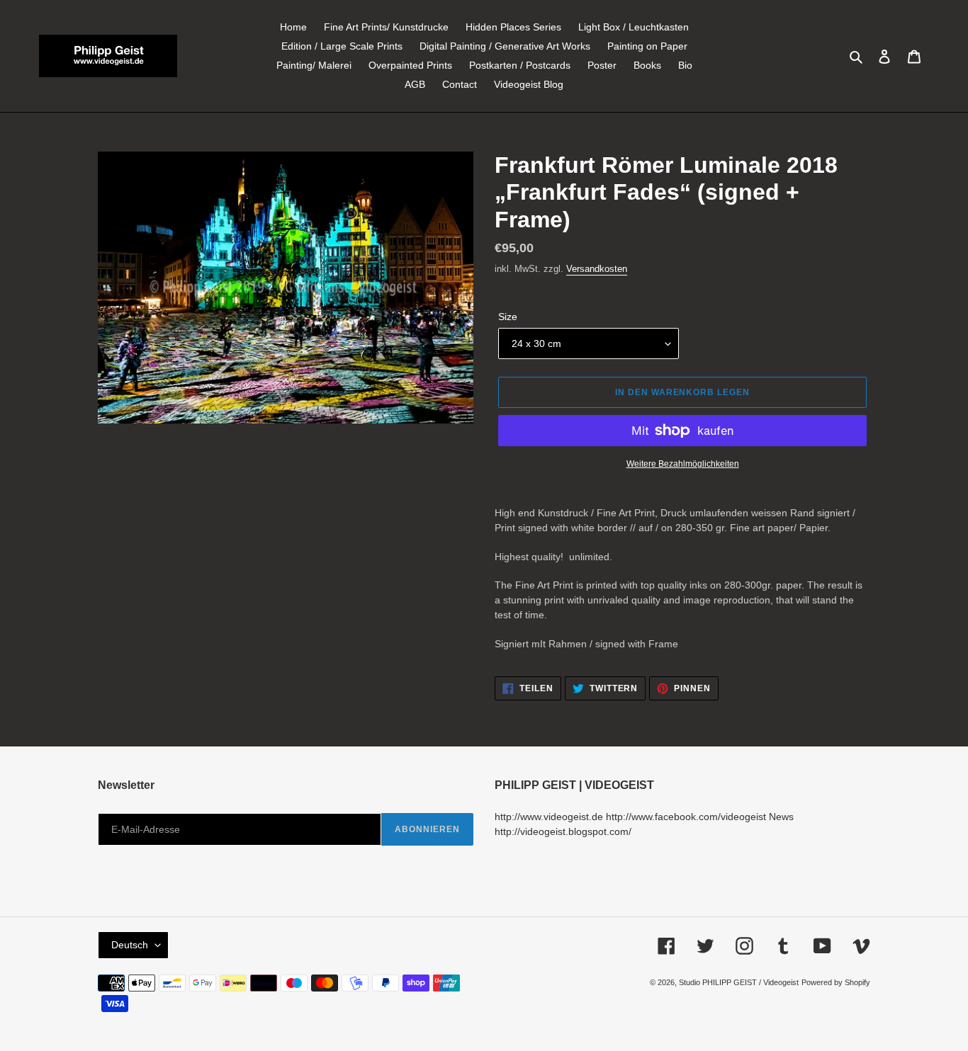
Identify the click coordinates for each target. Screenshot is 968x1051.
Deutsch (129, 944)
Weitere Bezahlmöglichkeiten (682, 464)
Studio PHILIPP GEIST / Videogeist (739, 982)
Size (507, 316)
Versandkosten (596, 268)
